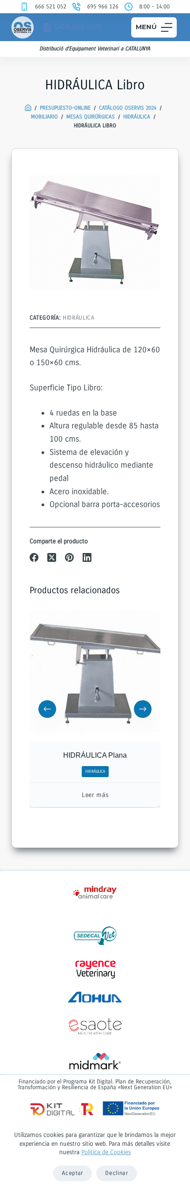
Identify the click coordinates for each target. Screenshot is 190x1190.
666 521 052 (50, 6)
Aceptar (72, 1173)
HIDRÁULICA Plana (95, 755)
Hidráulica (79, 317)
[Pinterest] (69, 557)
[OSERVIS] (28, 108)
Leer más (95, 795)
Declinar (116, 1173)
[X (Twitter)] (51, 557)
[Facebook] (34, 557)
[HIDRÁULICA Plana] (95, 675)
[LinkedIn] (87, 557)
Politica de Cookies (106, 1152)
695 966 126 (102, 6)
